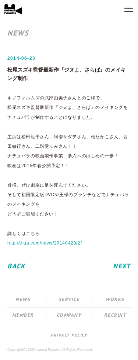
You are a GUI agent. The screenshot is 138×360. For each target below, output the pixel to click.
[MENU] (129, 9)
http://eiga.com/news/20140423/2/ (44, 243)
